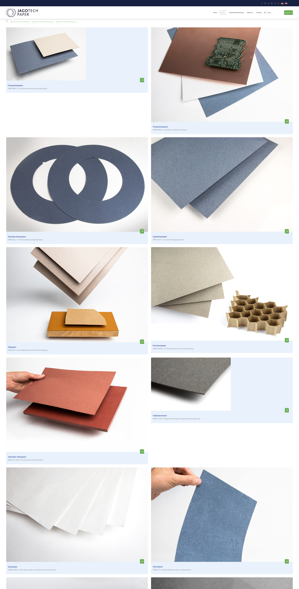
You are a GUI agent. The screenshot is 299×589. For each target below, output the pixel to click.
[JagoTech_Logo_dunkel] (22, 8)
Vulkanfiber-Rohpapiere (17, 457)
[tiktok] (268, 3)
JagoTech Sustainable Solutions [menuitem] (66, 21)
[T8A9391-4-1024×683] (191, 358)
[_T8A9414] (222, 28)
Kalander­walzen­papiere (17, 236)
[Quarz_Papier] (77, 468)
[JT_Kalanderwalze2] (77, 138)
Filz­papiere (12, 347)
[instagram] (265, 3)
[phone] (278, 3)
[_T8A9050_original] (77, 358)
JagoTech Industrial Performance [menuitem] (42, 21)
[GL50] (222, 138)
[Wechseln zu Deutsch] (282, 3)
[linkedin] (271, 3)
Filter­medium (158, 567)
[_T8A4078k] (77, 578)
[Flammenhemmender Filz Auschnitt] (222, 468)
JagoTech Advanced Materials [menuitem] (20, 21)
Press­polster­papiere (15, 85)
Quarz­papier (12, 567)
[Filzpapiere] (77, 248)
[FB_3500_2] (222, 578)
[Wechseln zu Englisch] (286, 3)
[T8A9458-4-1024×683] (46, 28)
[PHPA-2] (222, 248)
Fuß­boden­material (160, 415)
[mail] (275, 3)
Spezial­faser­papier (160, 236)
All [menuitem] (7, 22)
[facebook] (261, 3)
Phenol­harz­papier (159, 345)
